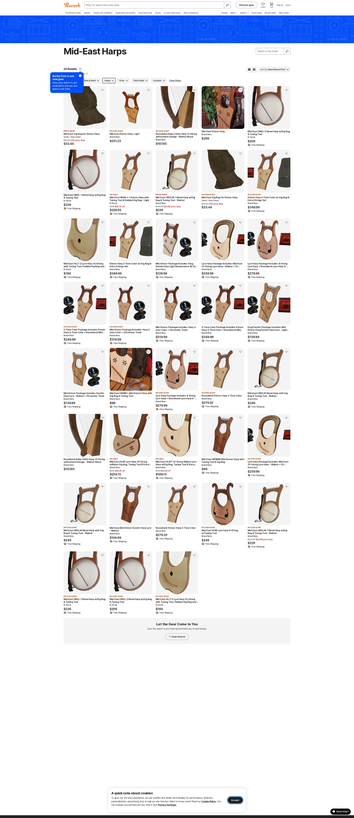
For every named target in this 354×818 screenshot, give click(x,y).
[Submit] (287, 51)
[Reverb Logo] (72, 5)
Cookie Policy (208, 801)
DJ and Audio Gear (172, 13)
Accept (235, 800)
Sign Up (280, 5)
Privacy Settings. (167, 804)
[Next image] (240, 107)
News (233, 13)
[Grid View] (249, 69)
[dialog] (177, 800)
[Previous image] (205, 107)
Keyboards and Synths (125, 13)
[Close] (80, 75)
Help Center (284, 13)
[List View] (254, 69)
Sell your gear (246, 5)
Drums (158, 13)
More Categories (191, 13)
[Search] (227, 5)
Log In (287, 5)
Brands (225, 13)
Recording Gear (145, 13)
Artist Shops (257, 13)
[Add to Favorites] (80, 69)
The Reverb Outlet (73, 13)
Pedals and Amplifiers (103, 13)
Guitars (87, 13)
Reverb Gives (270, 13)
